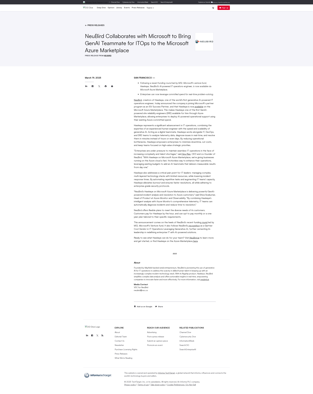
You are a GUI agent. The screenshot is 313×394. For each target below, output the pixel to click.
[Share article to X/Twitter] (99, 86)
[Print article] (105, 86)
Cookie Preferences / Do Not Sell (181, 384)
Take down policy (157, 384)
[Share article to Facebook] (92, 86)
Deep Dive (101, 7)
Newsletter (119, 345)
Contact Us (119, 341)
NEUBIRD (107, 56)
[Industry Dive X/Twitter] (97, 335)
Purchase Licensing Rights (126, 349)
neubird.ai (204, 279)
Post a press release (155, 336)
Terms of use (143, 384)
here (195, 241)
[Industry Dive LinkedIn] (86, 335)
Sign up (225, 8)
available (198, 106)
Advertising (151, 332)
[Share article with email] (112, 86)
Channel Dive (115, 2)
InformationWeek (142, 2)
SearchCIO (154, 2)
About (117, 332)
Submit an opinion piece (157, 341)
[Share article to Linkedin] (86, 86)
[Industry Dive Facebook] (92, 335)
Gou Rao (185, 154)
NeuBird (138, 100)
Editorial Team (121, 336)
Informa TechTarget (166, 373)
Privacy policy (130, 384)
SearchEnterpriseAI (167, 2)
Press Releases (138, 7)
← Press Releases (94, 25)
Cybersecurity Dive (128, 2)
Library (119, 7)
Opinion (111, 7)
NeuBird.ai (194, 237)
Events (127, 7)
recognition (194, 225)
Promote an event (155, 345)
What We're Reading (123, 358)
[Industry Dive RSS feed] (102, 335)
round (204, 222)
